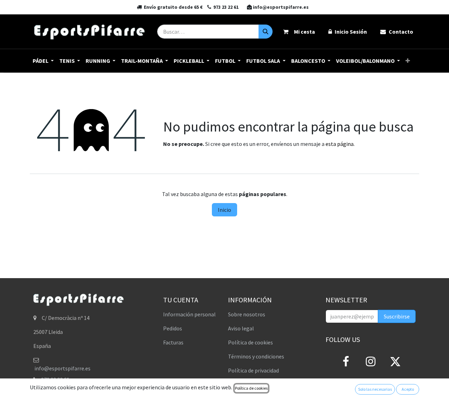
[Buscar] (266, 32)
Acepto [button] (408, 389)
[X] (395, 361)
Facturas (173, 342)
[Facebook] (346, 361)
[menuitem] (43, 61)
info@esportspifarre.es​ (62, 368)
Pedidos (172, 328)
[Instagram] (370, 361)
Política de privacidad (253, 370)
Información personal (189, 314)
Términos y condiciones (256, 356)
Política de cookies (250, 342)
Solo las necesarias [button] (375, 389)
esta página (340, 143)
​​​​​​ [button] (397, 316)
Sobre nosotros (246, 314)
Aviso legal (241, 328)
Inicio (224, 209)
